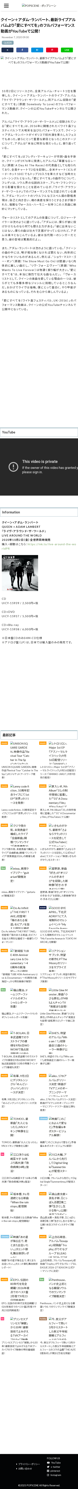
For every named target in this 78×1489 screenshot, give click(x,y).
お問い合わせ (25, 1468)
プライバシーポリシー (29, 1464)
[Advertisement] (39, 76)
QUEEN (8, 42)
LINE (67, 50)
